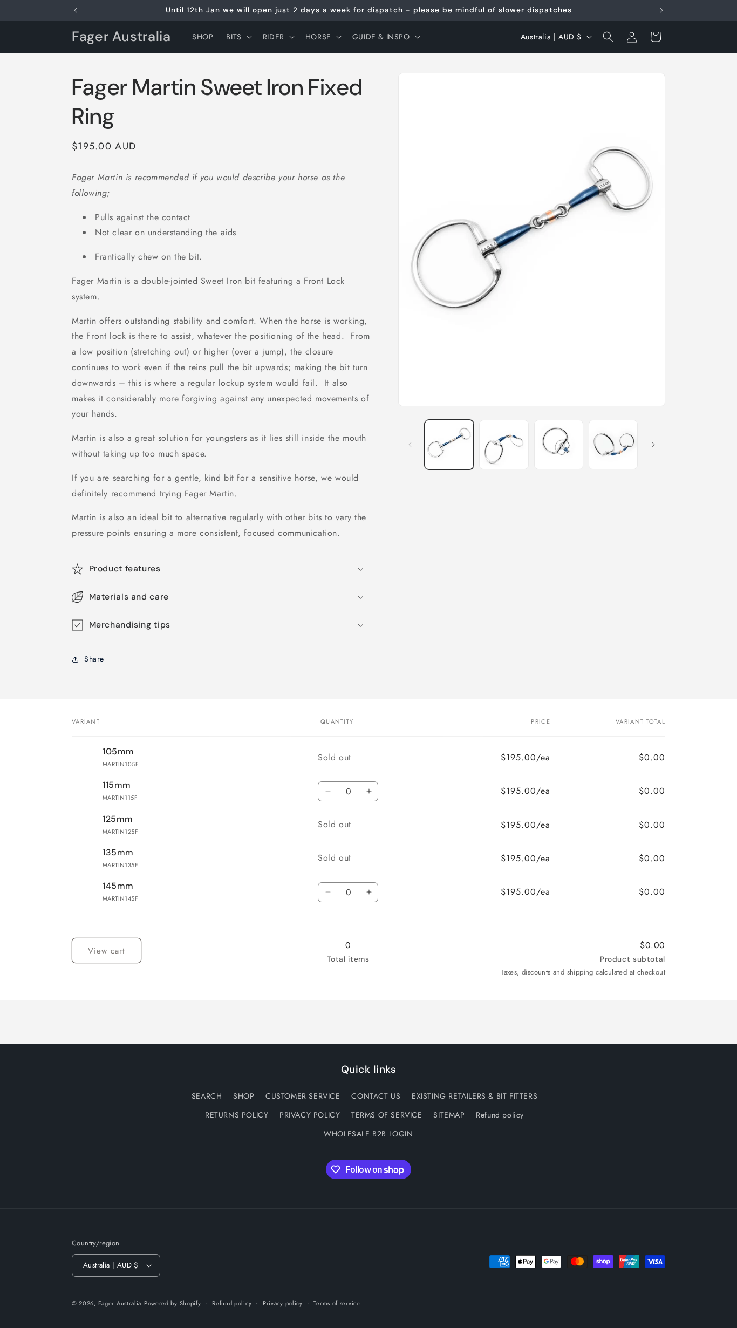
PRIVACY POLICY (309, 1114)
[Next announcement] (661, 10)
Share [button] (94, 658)
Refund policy (500, 1114)
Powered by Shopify (172, 1303)
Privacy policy (283, 1303)
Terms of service (336, 1303)
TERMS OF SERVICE (386, 1114)
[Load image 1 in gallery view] (449, 444)
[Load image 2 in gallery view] (503, 444)
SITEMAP (449, 1114)
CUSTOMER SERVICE (302, 1096)
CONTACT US (375, 1096)
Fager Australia (120, 1303)
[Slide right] (653, 445)
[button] (238, 36)
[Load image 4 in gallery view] (613, 444)
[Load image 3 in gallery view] (558, 444)
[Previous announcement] (75, 10)
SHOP (243, 1096)
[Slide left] (410, 445)
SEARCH (207, 1096)
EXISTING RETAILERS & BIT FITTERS (474, 1096)
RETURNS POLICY (236, 1114)
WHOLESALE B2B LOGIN (368, 1133)
